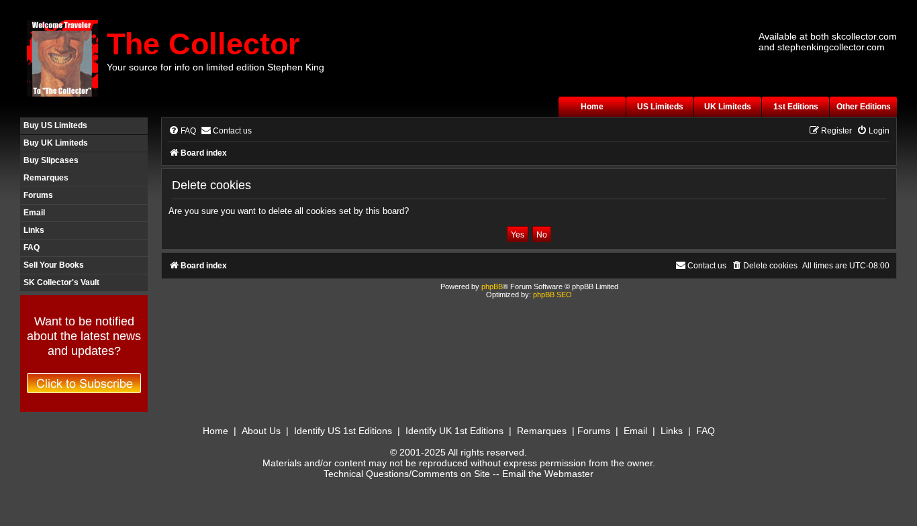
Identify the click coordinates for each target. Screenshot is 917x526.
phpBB (492, 286)
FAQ (31, 247)
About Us (261, 430)
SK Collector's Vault (61, 282)
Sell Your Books (53, 265)
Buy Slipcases (51, 160)
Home (592, 106)
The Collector (203, 44)
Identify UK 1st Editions (454, 430)
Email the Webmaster (547, 473)
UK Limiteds (727, 106)
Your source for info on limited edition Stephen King (215, 67)
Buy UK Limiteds (55, 143)
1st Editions (795, 106)
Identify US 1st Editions (343, 430)
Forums (38, 195)
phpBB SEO (552, 295)
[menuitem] (182, 131)
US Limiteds (660, 106)
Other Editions (863, 106)
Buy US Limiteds (55, 125)
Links (33, 230)
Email (34, 212)
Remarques (45, 177)
